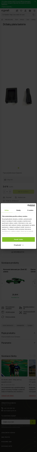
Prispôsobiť (17, 245)
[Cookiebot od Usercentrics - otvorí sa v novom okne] (27, 205)
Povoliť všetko (18, 239)
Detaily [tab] (18, 210)
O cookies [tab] (30, 210)
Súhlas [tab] (7, 210)
